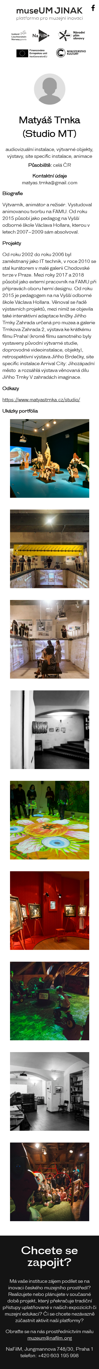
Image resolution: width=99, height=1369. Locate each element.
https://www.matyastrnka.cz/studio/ (41, 399)
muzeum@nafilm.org (49, 1337)
